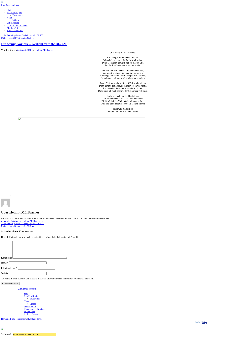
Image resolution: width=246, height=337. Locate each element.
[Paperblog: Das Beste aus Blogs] (201, 324)
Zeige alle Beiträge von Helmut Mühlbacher (22, 221)
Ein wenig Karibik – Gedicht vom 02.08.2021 (34, 44)
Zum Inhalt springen (10, 5)
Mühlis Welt (12, 28)
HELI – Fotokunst (15, 30)
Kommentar (6, 258)
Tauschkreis (18, 15)
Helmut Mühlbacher (45, 50)
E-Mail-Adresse (9, 268)
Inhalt (39, 319)
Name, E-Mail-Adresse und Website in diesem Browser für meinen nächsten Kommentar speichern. (49, 278)
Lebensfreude (13, 23)
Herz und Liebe (8, 319)
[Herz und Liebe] (2, 2)
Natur (9, 17)
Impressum (22, 319)
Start (9, 10)
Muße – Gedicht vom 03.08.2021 (17, 38)
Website (4, 273)
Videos (16, 20)
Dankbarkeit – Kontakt (17, 25)
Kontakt (31, 319)
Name (4, 263)
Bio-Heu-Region (14, 12)
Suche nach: (6, 334)
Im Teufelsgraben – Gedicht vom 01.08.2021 (22, 35)
